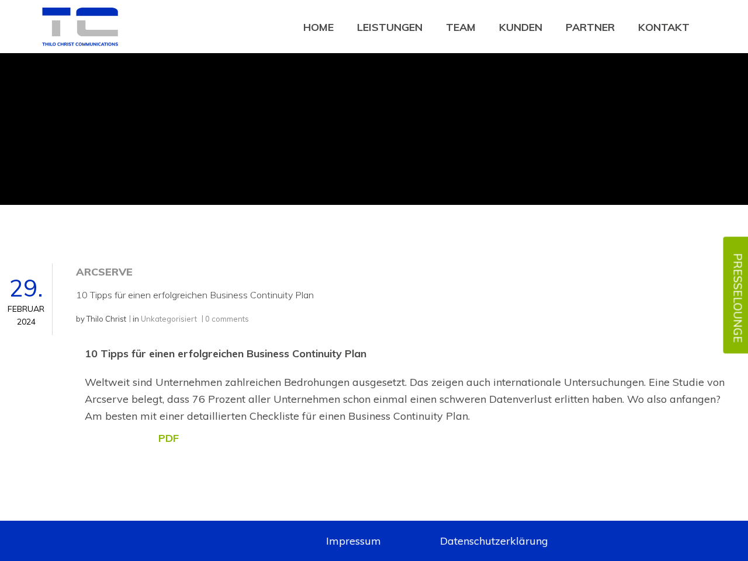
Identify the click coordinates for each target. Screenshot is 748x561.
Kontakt (664, 27)
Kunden (520, 27)
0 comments (227, 318)
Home (318, 27)
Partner (590, 27)
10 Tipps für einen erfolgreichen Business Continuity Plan (195, 295)
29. (26, 300)
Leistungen (390, 27)
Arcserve (104, 271)
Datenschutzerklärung (494, 541)
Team (461, 27)
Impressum (353, 541)
